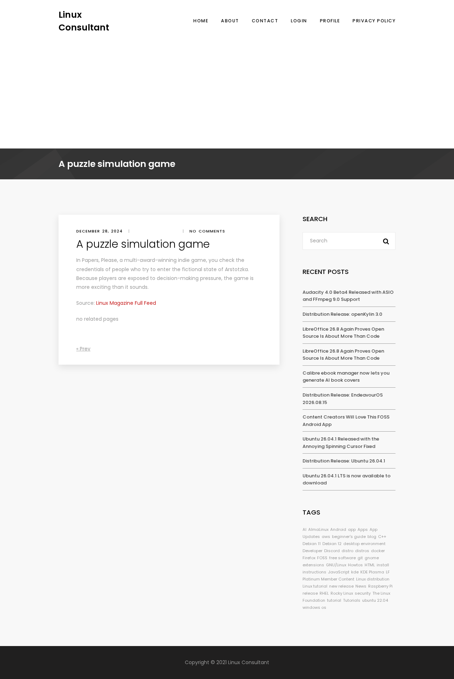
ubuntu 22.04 (375, 600)
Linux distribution (372, 579)
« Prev (83, 348)
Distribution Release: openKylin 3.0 (342, 314)
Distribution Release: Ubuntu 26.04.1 (344, 461)
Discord (332, 551)
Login (299, 21)
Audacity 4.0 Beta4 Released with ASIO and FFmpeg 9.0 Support (348, 296)
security (363, 593)
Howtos (355, 565)
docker (378, 551)
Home (200, 21)
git (360, 558)
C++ (382, 536)
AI (304, 529)
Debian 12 (332, 543)
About (230, 21)
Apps (363, 529)
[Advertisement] (227, 86)
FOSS (322, 558)
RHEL (324, 593)
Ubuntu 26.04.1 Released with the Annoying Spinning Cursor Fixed (341, 443)
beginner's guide (349, 536)
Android (338, 529)
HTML (370, 565)
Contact (265, 21)
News (360, 586)
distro (347, 551)
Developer (312, 551)
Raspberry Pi (380, 586)
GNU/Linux (336, 565)
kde (355, 572)
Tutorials (351, 600)
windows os (314, 607)
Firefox (309, 558)
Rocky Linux (342, 593)
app (352, 529)
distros (362, 551)
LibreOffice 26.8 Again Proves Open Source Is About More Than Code (343, 333)
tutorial (334, 600)
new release (341, 586)
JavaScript (338, 572)
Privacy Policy (374, 21)
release (310, 593)
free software (342, 558)
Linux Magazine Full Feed (126, 303)
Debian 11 (312, 543)
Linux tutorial (315, 586)
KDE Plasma (372, 572)
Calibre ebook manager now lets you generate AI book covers (346, 377)
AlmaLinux (318, 529)
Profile (330, 21)
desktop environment (364, 543)
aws (326, 536)
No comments (207, 231)
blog (371, 536)
